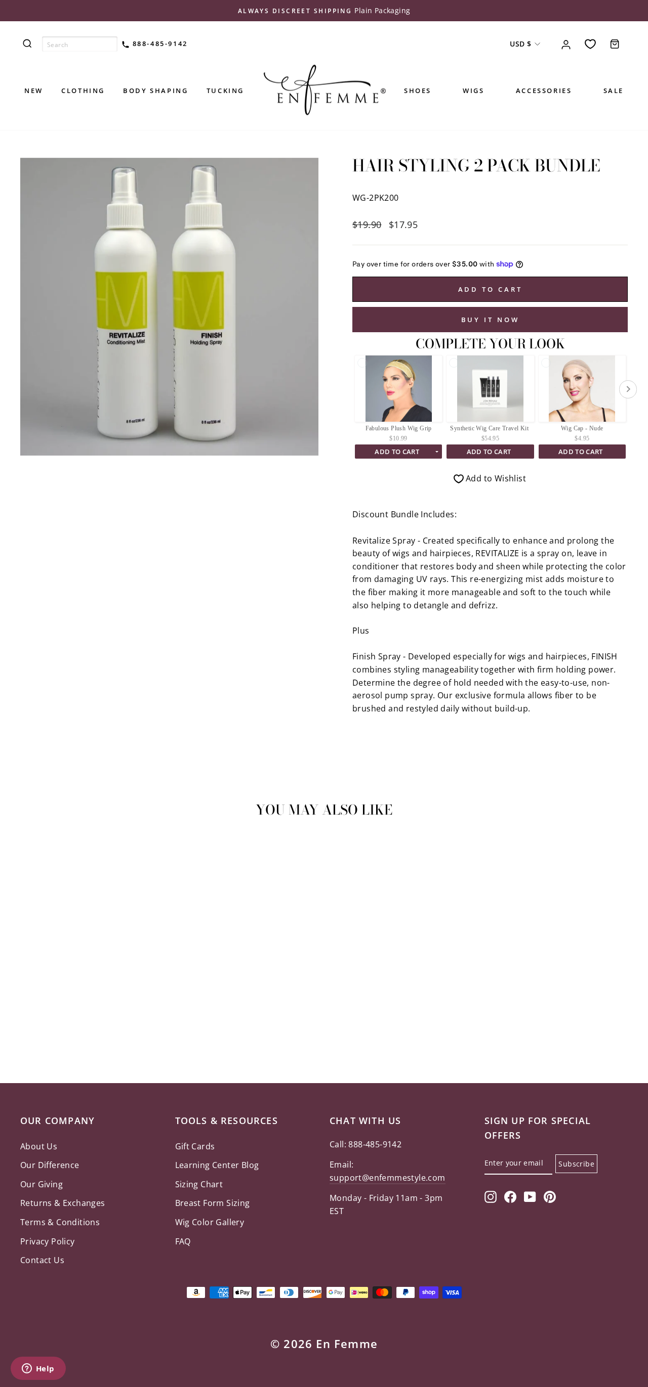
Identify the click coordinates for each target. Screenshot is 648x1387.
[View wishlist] (590, 44)
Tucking (225, 90)
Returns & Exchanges (62, 1203)
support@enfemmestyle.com (388, 1177)
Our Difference (49, 1165)
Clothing (83, 90)
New (33, 90)
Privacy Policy (47, 1241)
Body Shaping (155, 90)
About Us (38, 1146)
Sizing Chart (199, 1184)
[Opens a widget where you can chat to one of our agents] (38, 1369)
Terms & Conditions (60, 1222)
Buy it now (490, 319)
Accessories (544, 90)
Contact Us (42, 1260)
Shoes (417, 90)
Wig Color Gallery (210, 1222)
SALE (613, 90)
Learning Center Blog (217, 1165)
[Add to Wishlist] (32, 854)
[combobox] (79, 44)
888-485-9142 (159, 43)
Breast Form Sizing (212, 1203)
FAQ (183, 1241)
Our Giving (41, 1184)
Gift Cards (195, 1146)
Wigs (473, 90)
